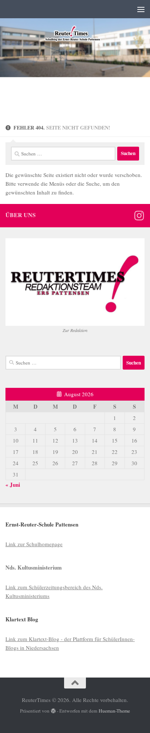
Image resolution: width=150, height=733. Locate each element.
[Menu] (141, 9)
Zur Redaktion (75, 330)
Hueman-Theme (114, 710)
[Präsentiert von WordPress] (53, 711)
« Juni (12, 485)
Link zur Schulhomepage (34, 544)
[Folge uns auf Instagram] (139, 215)
